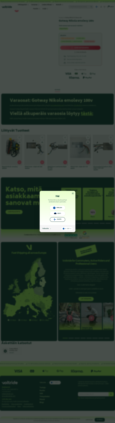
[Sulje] (72, 193)
